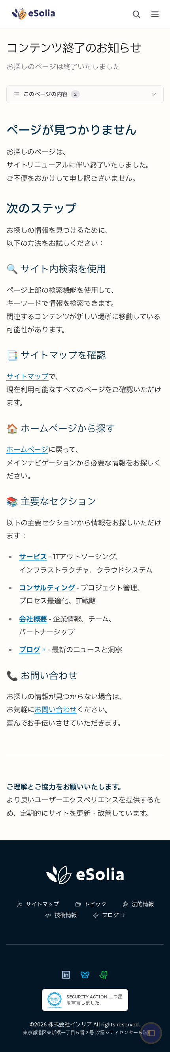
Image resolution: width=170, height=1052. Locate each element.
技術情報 (66, 915)
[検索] (136, 14)
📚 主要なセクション (51, 501)
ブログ (29, 649)
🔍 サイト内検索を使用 (56, 269)
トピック (95, 904)
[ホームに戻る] (85, 875)
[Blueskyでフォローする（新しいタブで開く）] (85, 974)
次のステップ (41, 208)
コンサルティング (47, 587)
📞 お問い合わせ (41, 675)
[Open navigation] (151, 1033)
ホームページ (27, 449)
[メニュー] (155, 14)
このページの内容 (50, 94)
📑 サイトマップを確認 (56, 355)
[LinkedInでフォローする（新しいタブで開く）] (66, 974)
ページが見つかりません (71, 130)
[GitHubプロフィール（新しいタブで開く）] (104, 974)
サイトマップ (27, 376)
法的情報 (143, 904)
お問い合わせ (55, 709)
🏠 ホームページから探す (60, 428)
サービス (33, 556)
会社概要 (33, 619)
